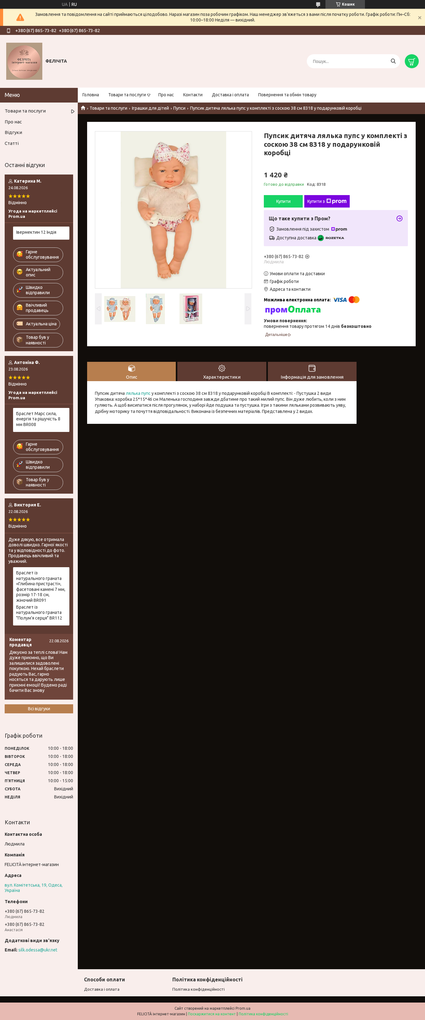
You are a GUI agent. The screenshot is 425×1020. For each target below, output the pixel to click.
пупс (146, 393)
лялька (133, 393)
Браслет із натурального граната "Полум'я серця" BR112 (39, 612)
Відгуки (13, 132)
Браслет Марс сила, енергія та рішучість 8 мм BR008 (38, 419)
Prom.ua (243, 1008)
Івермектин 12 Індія (36, 232)
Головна (90, 94)
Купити (283, 201)
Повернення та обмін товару (287, 94)
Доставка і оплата (230, 94)
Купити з (316, 201)
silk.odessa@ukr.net (37, 949)
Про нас (166, 94)
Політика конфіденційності (198, 989)
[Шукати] (393, 61)
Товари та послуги (127, 94)
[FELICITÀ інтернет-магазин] (24, 61)
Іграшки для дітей (150, 108)
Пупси (179, 108)
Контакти (193, 94)
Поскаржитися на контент (212, 1014)
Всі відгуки (39, 708)
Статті (12, 143)
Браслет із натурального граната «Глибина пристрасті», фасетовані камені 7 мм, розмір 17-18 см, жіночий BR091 (40, 586)
